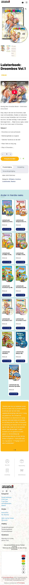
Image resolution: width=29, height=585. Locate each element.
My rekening (5, 514)
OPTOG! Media (21, 583)
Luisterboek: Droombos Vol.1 (7, 319)
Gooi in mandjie (7, 229)
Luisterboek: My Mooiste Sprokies (14, 385)
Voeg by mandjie (9, 159)
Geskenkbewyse (21, 474)
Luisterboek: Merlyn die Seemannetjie (20, 353)
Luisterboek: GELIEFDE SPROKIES (6, 353)
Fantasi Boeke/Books (8, 577)
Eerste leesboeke (6, 497)
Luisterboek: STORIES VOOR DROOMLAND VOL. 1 (6, 255)
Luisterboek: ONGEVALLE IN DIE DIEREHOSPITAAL (7, 221)
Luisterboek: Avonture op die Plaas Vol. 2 (21, 287)
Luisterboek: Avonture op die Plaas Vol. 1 (7, 287)
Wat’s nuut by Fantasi (7, 518)
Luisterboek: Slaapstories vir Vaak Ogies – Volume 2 (21, 222)
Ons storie (4, 520)
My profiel (7, 465)
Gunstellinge (7, 474)
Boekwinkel (4, 512)
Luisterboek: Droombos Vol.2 (21, 319)
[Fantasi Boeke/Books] (5, 1)
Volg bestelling (22, 465)
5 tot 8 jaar (4, 501)
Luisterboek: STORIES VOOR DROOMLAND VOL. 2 (20, 255)
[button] (25, 9)
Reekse (3, 505)
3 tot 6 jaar (4, 499)
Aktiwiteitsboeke (6, 503)
